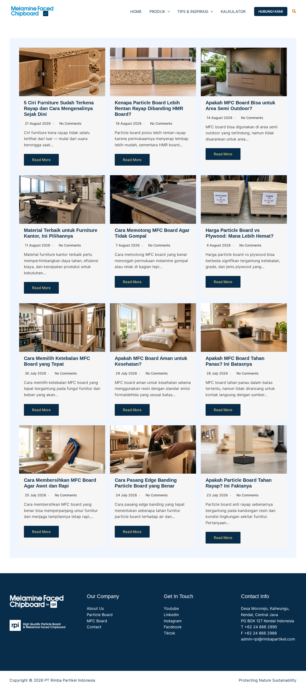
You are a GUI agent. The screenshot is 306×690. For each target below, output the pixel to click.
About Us (95, 608)
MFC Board (97, 620)
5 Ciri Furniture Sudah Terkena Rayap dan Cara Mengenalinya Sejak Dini (59, 108)
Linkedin (171, 614)
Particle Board (100, 614)
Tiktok (169, 633)
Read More (41, 159)
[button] (167, 11)
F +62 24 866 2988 (259, 633)
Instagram (173, 620)
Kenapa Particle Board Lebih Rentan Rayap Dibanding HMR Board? (149, 108)
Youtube (171, 608)
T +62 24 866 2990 (259, 626)
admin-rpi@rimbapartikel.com (268, 639)
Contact (94, 626)
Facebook (173, 626)
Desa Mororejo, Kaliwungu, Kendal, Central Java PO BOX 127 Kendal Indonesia (267, 614)
